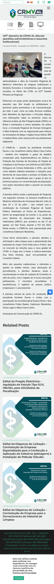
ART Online (21, 29)
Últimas (26, 378)
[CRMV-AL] (26, 17)
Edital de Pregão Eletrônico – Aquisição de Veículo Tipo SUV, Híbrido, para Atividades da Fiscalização (23, 386)
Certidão (31, 29)
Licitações (8, 378)
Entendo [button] (18, 578)
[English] (28, 2)
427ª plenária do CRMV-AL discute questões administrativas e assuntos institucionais (25, 38)
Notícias (18, 378)
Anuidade (10, 29)
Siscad (40, 29)
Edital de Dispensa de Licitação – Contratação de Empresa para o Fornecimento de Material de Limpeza (25, 514)
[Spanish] (31, 2)
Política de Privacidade (24, 573)
